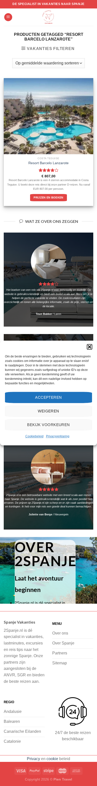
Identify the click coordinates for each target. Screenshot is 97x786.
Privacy (33, 759)
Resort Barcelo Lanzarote (48, 163)
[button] (89, 346)
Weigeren (48, 411)
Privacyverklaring (57, 436)
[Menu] (8, 17)
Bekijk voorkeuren (48, 425)
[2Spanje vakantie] (48, 17)
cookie (52, 759)
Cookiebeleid (34, 436)
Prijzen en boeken (48, 197)
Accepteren (48, 397)
